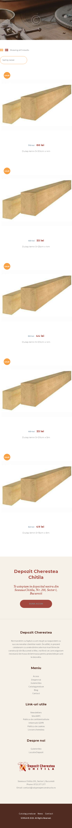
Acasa (36, 676)
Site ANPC (36, 716)
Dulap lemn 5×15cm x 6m (36, 532)
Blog (36, 690)
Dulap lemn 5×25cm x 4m (36, 246)
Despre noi (36, 679)
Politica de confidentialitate (36, 719)
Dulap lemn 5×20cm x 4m (36, 342)
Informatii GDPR (36, 722)
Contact (36, 693)
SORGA (24, 818)
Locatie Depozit (36, 752)
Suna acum (36, 603)
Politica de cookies (36, 726)
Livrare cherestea (36, 729)
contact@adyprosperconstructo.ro (39, 787)
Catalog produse (36, 686)
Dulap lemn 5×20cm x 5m (36, 437)
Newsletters (36, 712)
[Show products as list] (6, 50)
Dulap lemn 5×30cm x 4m (36, 151)
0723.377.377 (39, 784)
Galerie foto (36, 683)
